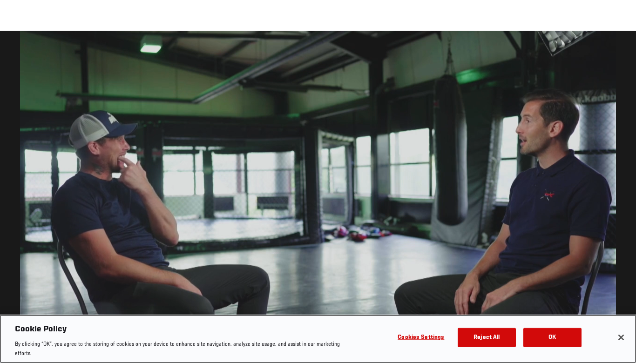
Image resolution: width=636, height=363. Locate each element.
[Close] (621, 337)
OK (552, 338)
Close (618, 49)
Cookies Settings (421, 338)
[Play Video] (318, 198)
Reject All (487, 338)
